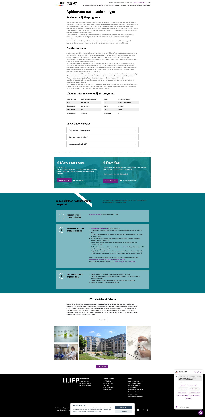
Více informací (79, 180)
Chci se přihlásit (102, 366)
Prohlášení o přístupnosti (62, 408)
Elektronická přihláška (139, 2)
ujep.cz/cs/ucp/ (132, 261)
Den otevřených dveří (64, 180)
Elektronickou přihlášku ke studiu (99, 228)
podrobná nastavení (78, 413)
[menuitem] (84, 5)
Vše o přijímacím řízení (111, 180)
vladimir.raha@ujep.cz (120, 261)
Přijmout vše (123, 407)
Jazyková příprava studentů (129, 180)
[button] (102, 130)
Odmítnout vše (123, 411)
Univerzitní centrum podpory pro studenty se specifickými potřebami (107, 259)
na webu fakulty (124, 247)
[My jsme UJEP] (66, 4)
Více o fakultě (102, 320)
